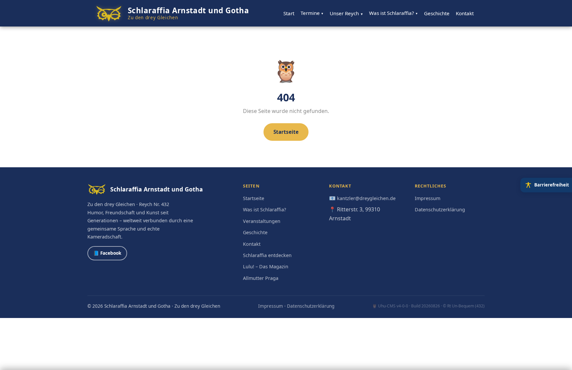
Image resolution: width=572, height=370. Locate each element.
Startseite (286, 132)
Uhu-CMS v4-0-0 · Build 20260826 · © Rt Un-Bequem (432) (431, 306)
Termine (312, 13)
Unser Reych (346, 13)
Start (288, 13)
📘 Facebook (107, 253)
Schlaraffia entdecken (267, 255)
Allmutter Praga (260, 278)
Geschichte (437, 13)
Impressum (427, 198)
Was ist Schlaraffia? (393, 13)
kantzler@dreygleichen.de (366, 198)
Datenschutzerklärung (440, 209)
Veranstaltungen (261, 221)
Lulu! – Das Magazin (265, 266)
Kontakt (465, 13)
